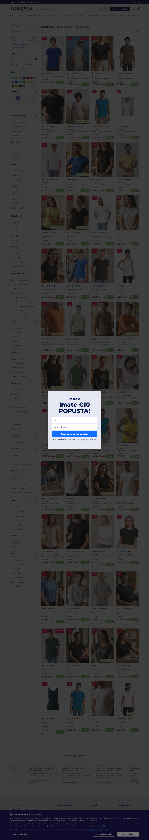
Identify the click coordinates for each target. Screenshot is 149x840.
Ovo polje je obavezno (74, 433)
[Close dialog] (98, 394)
